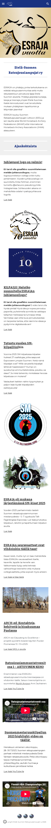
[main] (26, 69)
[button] (3, 3)
